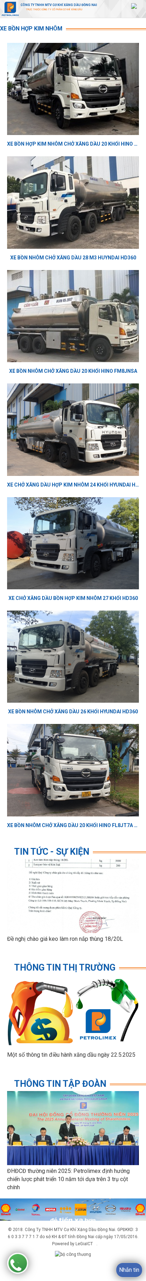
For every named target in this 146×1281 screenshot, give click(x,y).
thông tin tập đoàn (60, 1084)
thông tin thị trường (65, 967)
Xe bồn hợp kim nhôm (31, 28)
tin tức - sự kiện (51, 852)
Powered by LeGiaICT (72, 1243)
